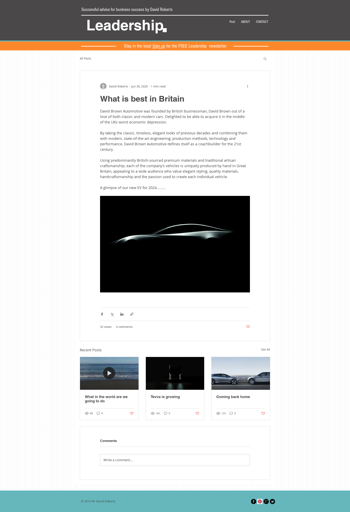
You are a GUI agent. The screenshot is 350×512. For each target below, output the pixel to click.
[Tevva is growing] (175, 373)
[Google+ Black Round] (266, 501)
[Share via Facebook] (102, 314)
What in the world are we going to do (106, 399)
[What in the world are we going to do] (109, 373)
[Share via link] (132, 314)
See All (265, 349)
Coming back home (233, 397)
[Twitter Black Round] (272, 501)
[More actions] (247, 86)
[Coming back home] (240, 373)
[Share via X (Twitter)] (112, 314)
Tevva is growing (165, 397)
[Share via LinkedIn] (122, 314)
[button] (265, 58)
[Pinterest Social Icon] (259, 501)
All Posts (85, 58)
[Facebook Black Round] (253, 501)
